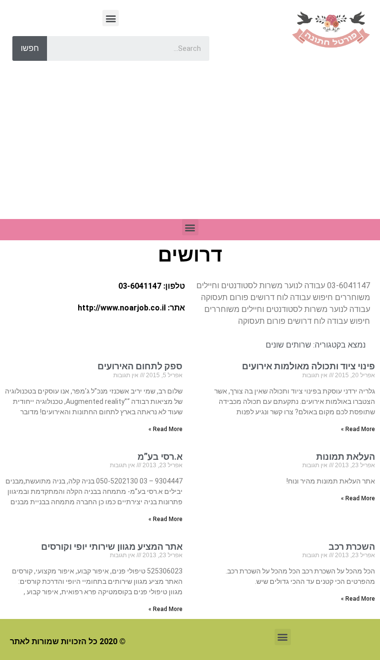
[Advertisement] (190, 145)
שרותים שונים (288, 345)
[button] (110, 18)
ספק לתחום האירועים (140, 366)
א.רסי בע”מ (160, 456)
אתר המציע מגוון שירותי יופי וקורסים (112, 546)
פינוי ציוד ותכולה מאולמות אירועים (308, 366)
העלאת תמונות (345, 456)
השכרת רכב (352, 546)
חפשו (30, 48)
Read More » (358, 429)
